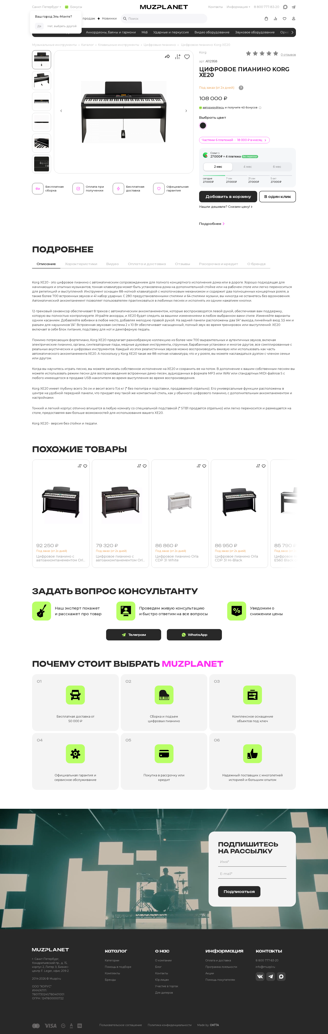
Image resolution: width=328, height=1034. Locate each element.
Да (39, 26)
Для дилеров (164, 992)
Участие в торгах (166, 986)
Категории (112, 960)
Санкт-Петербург (45, 7)
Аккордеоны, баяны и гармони (111, 32)
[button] (186, 111)
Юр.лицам (162, 979)
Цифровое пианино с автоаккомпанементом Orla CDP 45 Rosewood (120, 558)
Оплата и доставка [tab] (147, 264)
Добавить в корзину (228, 197)
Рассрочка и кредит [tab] (218, 264)
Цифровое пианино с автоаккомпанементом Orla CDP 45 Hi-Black (60, 558)
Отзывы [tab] (182, 264)
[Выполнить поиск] (125, 18)
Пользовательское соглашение (120, 1025)
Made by (208, 1025)
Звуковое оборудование (255, 32)
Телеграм (137, 635)
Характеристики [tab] (81, 264)
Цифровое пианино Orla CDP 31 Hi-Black (236, 558)
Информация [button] (237, 7)
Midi (145, 32)
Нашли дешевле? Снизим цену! (224, 207)
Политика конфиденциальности (170, 1025)
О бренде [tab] (256, 264)
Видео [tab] (112, 264)
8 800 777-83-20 (267, 960)
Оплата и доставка (218, 960)
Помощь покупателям (220, 979)
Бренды (110, 979)
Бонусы (76, 7)
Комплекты (112, 973)
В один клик (277, 197)
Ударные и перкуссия (171, 32)
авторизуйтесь (213, 107)
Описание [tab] (46, 264)
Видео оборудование (212, 32)
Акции (209, 973)
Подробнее (210, 224)
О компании (163, 960)
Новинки (109, 18)
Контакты (215, 7)
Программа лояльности (221, 967)
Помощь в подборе (118, 967)
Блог (158, 967)
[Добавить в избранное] (185, 56)
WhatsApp (197, 635)
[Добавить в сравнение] (176, 56)
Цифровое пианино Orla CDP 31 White (177, 558)
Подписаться (239, 891)
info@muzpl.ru (265, 967)
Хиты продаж (84, 18)
